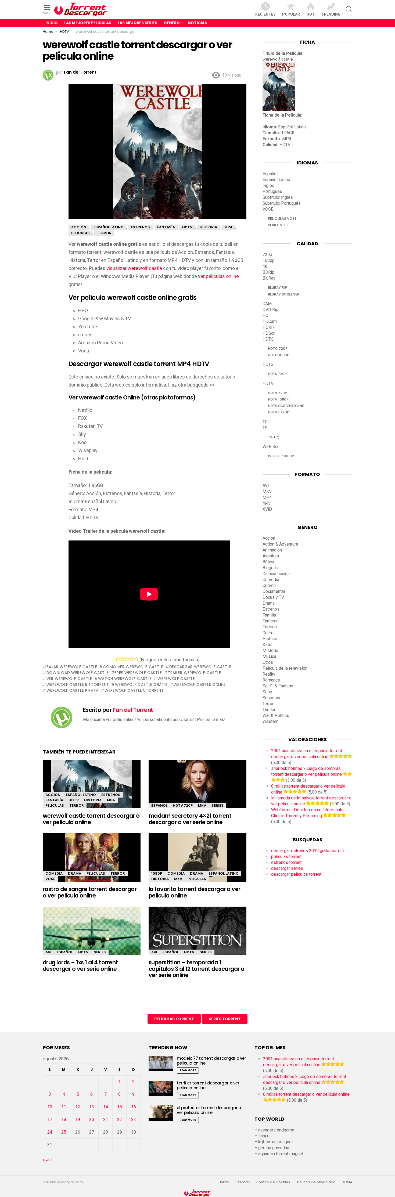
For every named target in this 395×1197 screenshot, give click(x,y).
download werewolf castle (77, 672)
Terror (76, 805)
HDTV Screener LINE (286, 405)
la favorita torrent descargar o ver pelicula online (194, 892)
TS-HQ (273, 437)
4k (265, 266)
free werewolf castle (138, 672)
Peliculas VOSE (282, 218)
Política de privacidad (316, 1182)
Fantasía (54, 800)
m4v (267, 503)
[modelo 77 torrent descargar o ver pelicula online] (161, 1063)
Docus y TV (273, 597)
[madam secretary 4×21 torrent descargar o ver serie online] (197, 789)
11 (63, 1106)
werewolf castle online (200, 684)
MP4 (111, 800)
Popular (291, 14)
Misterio (270, 650)
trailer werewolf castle (194, 672)
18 (63, 1119)
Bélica (268, 561)
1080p (156, 873)
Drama (74, 873)
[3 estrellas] (127, 659)
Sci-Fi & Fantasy (278, 685)
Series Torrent (225, 1019)
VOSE (50, 878)
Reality (269, 674)
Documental (274, 591)
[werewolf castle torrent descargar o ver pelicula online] (92, 789)
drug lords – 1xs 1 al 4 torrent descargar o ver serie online (80, 965)
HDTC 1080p (278, 355)
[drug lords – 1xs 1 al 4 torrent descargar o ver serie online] (92, 935)
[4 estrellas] (131, 659)
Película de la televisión (285, 668)
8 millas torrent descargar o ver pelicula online (306, 1094)
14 (105, 1106)
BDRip (268, 272)
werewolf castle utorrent (134, 690)
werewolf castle (176, 678)
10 (49, 1106)
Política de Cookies (273, 1182)
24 (49, 1132)
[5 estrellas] (136, 659)
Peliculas (54, 805)
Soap (267, 691)
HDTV (74, 800)
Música (269, 656)
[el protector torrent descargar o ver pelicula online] (161, 1113)
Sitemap (242, 1182)
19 (77, 1119)
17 (49, 1119)
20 (91, 1119)
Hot (311, 14)
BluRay (269, 278)
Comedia (54, 873)
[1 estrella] (118, 659)
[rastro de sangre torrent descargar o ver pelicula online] (92, 862)
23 (133, 1119)
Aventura (271, 555)
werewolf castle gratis (141, 684)
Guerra (269, 632)
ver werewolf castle (69, 678)
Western (270, 721)
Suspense (272, 697)
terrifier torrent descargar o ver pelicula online (208, 1085)
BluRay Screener (283, 294)
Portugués (272, 191)
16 (133, 1106)
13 (91, 1106)
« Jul (47, 1159)
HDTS (268, 364)
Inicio (51, 23)
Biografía (271, 567)
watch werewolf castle (125, 678)
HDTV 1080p (278, 399)
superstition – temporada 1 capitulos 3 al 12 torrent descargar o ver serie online (197, 968)
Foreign (270, 626)
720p (267, 254)
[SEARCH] (349, 9)
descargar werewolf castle (200, 666)
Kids (267, 644)
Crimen (269, 585)
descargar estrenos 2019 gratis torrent (307, 850)
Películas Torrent (174, 1019)
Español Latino (81, 794)
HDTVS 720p (278, 412)
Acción (52, 794)
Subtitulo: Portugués (282, 203)
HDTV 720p (183, 805)
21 (105, 1119)
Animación (272, 550)
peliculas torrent (286, 856)
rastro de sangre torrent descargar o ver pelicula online (90, 892)
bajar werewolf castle (71, 666)
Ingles (268, 185)
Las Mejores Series (137, 23)
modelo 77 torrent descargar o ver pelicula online (211, 1060)
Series (217, 805)
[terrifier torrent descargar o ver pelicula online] (161, 1088)
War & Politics (276, 715)
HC (265, 315)
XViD (267, 509)
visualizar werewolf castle (134, 268)
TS (265, 427)
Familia (269, 615)
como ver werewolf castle (133, 666)
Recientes (265, 14)
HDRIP (269, 327)
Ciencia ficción (276, 573)
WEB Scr (271, 446)
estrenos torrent (286, 862)
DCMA (347, 1182)
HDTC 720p (278, 348)
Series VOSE (278, 225)
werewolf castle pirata (72, 690)
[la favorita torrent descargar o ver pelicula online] (197, 862)
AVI (48, 952)
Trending (330, 14)
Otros (268, 662)
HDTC (268, 339)
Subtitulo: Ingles (278, 197)
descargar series (287, 868)
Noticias (197, 23)
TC (265, 421)
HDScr (269, 333)
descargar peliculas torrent (296, 874)
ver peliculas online (218, 276)
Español (159, 805)
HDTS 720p (277, 373)
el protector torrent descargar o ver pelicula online (209, 1110)
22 (119, 1119)
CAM (267, 303)
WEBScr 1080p (281, 456)
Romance (271, 680)
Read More (187, 1070)
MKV (202, 805)
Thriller (269, 709)
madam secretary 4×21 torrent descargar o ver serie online (190, 819)
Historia (93, 800)
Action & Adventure (280, 544)
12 (77, 1106)
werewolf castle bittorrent (77, 684)
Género (172, 23)
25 (63, 1132)
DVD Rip (270, 309)
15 (119, 1106)
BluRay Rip (277, 287)
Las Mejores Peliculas (87, 23)
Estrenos (110, 794)
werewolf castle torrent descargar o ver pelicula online (91, 819)
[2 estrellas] (122, 659)
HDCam (270, 321)
